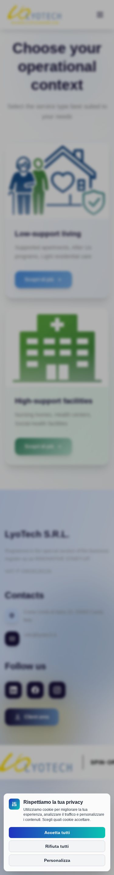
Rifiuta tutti (57, 846)
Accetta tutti (57, 832)
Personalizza (57, 860)
